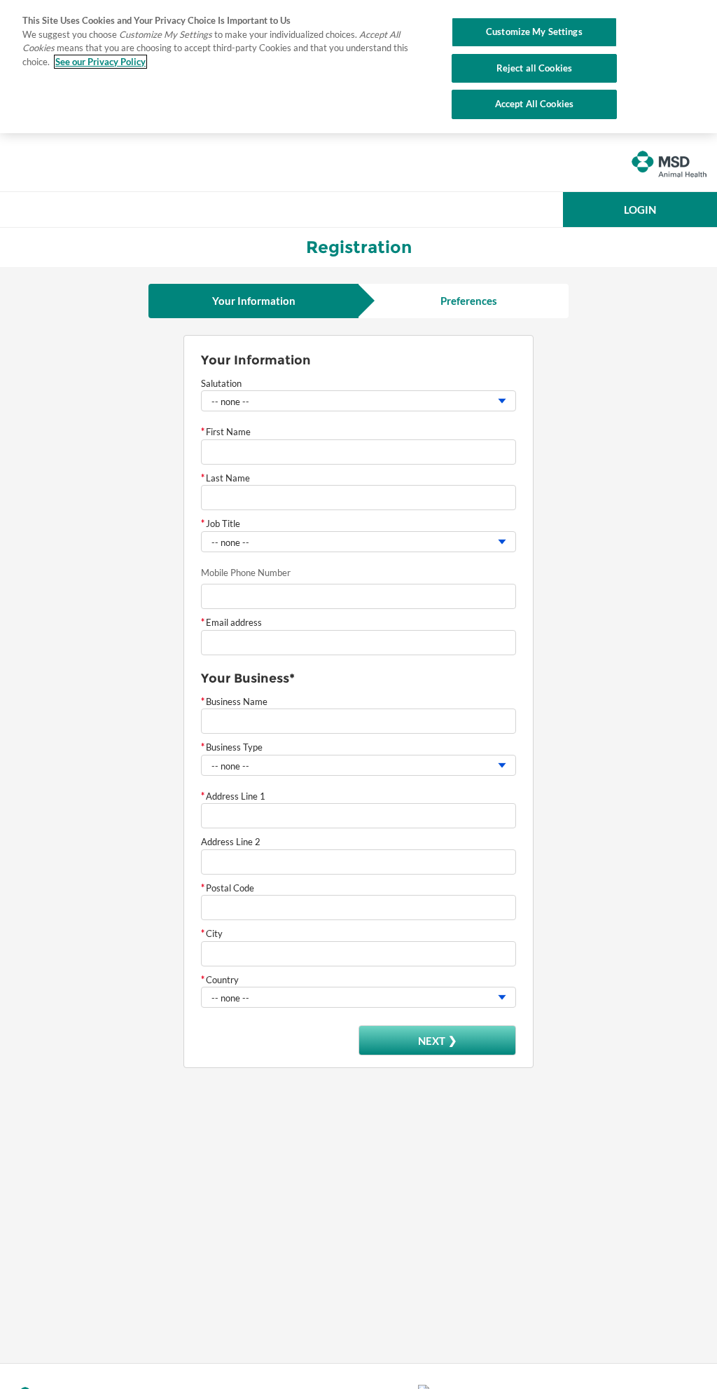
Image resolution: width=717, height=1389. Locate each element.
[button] (640, 209)
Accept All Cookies (534, 103)
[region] (358, 66)
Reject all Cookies (534, 68)
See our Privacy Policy (100, 61)
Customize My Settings (534, 31)
